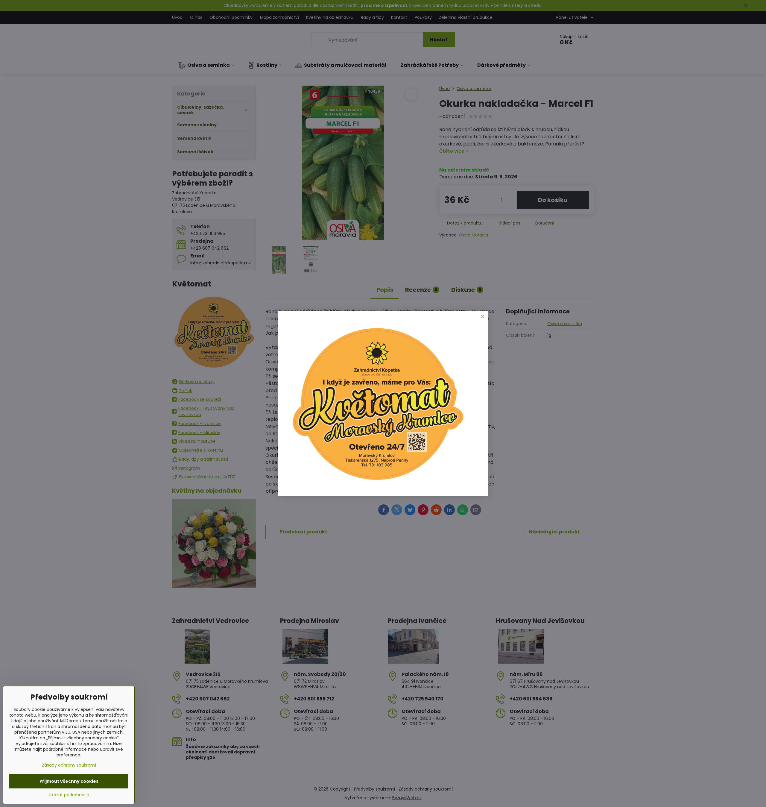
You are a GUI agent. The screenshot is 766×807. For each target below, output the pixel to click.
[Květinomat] (377, 482)
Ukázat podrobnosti (69, 795)
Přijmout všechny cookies (68, 781)
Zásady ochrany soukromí (69, 765)
